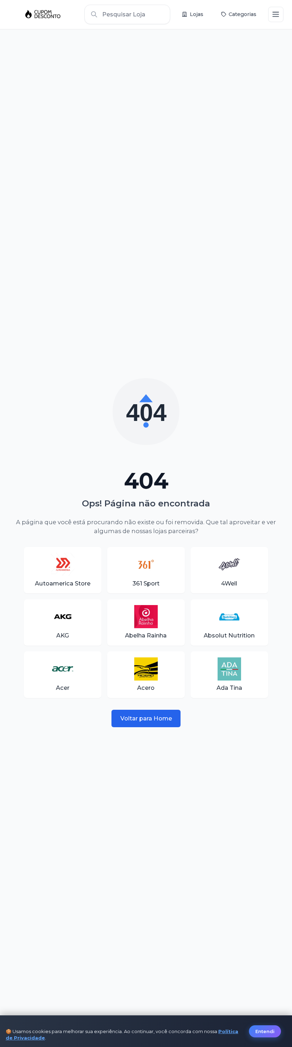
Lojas (196, 14)
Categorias (242, 14)
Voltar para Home (146, 718)
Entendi (265, 1031)
